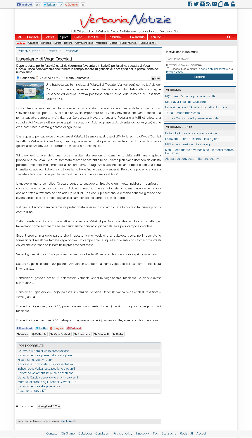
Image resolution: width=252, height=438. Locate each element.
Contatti (51, 433)
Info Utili (93, 37)
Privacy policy (122, 433)
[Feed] (208, 5)
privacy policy (174, 71)
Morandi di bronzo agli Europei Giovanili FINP (48, 382)
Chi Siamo (68, 433)
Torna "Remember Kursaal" (183, 113)
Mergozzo (101, 42)
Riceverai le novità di (184, 65)
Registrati (186, 433)
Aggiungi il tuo (50, 406)
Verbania (21, 43)
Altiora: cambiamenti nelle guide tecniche (45, 373)
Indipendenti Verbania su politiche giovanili (46, 368)
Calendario (137, 37)
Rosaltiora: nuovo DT (32, 390)
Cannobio (46, 42)
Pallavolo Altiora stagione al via (39, 386)
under (119, 334)
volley (24, 334)
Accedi (201, 433)
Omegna (33, 42)
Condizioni (102, 433)
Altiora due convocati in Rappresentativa (45, 364)
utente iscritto (69, 421)
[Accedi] (233, 5)
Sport (64, 37)
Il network (142, 433)
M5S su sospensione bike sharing (187, 144)
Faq (155, 433)
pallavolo (40, 334)
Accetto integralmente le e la (199, 70)
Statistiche (169, 433)
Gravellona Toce (84, 42)
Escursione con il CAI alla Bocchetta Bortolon (196, 107)
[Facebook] (190, 5)
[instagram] (203, 5)
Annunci (156, 37)
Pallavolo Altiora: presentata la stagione (45, 355)
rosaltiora (83, 334)
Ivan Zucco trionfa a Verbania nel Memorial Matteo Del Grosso (199, 151)
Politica (49, 37)
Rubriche (115, 37)
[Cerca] (231, 37)
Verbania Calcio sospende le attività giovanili (48, 377)
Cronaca (33, 37)
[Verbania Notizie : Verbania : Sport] (126, 28)
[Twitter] (196, 5)
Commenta (81, 78)
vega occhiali (61, 334)
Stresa (57, 42)
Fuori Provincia (128, 42)
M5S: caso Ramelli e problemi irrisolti (190, 96)
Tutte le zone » (147, 42)
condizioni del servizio (214, 68)
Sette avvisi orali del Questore (185, 102)
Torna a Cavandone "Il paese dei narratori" (193, 118)
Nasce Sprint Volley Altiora (35, 360)
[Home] (19, 37)
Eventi (78, 37)
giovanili (103, 334)
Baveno (68, 42)
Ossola (113, 42)
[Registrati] (227, 5)
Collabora (85, 433)
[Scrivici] (215, 5)
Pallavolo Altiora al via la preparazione (43, 351)
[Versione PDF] (220, 5)
